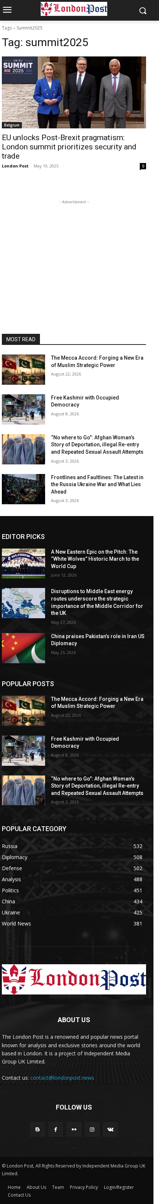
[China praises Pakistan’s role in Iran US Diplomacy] (23, 648)
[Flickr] (74, 1129)
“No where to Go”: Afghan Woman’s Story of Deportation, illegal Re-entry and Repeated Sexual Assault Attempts (97, 445)
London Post (15, 166)
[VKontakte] (110, 1129)
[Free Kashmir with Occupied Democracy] (23, 409)
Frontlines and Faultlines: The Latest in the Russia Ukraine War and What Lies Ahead (97, 484)
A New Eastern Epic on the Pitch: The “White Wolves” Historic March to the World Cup (95, 559)
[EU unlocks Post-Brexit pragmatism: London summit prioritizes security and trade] (74, 92)
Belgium (12, 125)
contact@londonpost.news (62, 1077)
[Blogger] (37, 1129)
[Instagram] (92, 1129)
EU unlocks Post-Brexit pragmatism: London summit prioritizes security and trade (69, 146)
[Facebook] (55, 1129)
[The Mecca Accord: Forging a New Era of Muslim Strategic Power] (23, 369)
